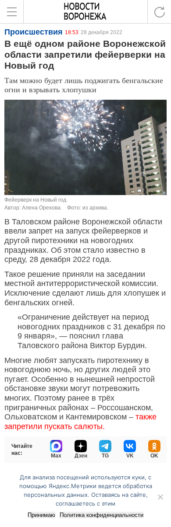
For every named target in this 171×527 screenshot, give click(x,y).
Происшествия (33, 32)
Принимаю (41, 515)
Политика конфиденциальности (101, 515)
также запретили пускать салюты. (80, 421)
